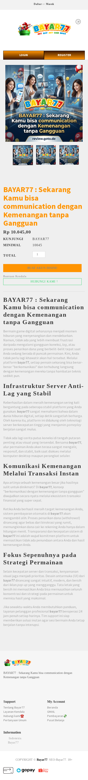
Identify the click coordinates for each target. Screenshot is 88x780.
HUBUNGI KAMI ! (43, 281)
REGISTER (64, 55)
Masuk (50, 4)
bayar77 (23, 362)
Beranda (52, 707)
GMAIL (51, 712)
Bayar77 (42, 759)
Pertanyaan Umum (14, 720)
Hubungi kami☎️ (13, 716)
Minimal (12, 245)
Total (9, 255)
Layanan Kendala (14, 712)
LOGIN (23, 55)
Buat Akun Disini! (42, 268)
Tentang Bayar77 (14, 707)
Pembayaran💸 (57, 716)
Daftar (38, 4)
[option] (44, 103)
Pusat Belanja (55, 720)
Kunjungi (13, 239)
